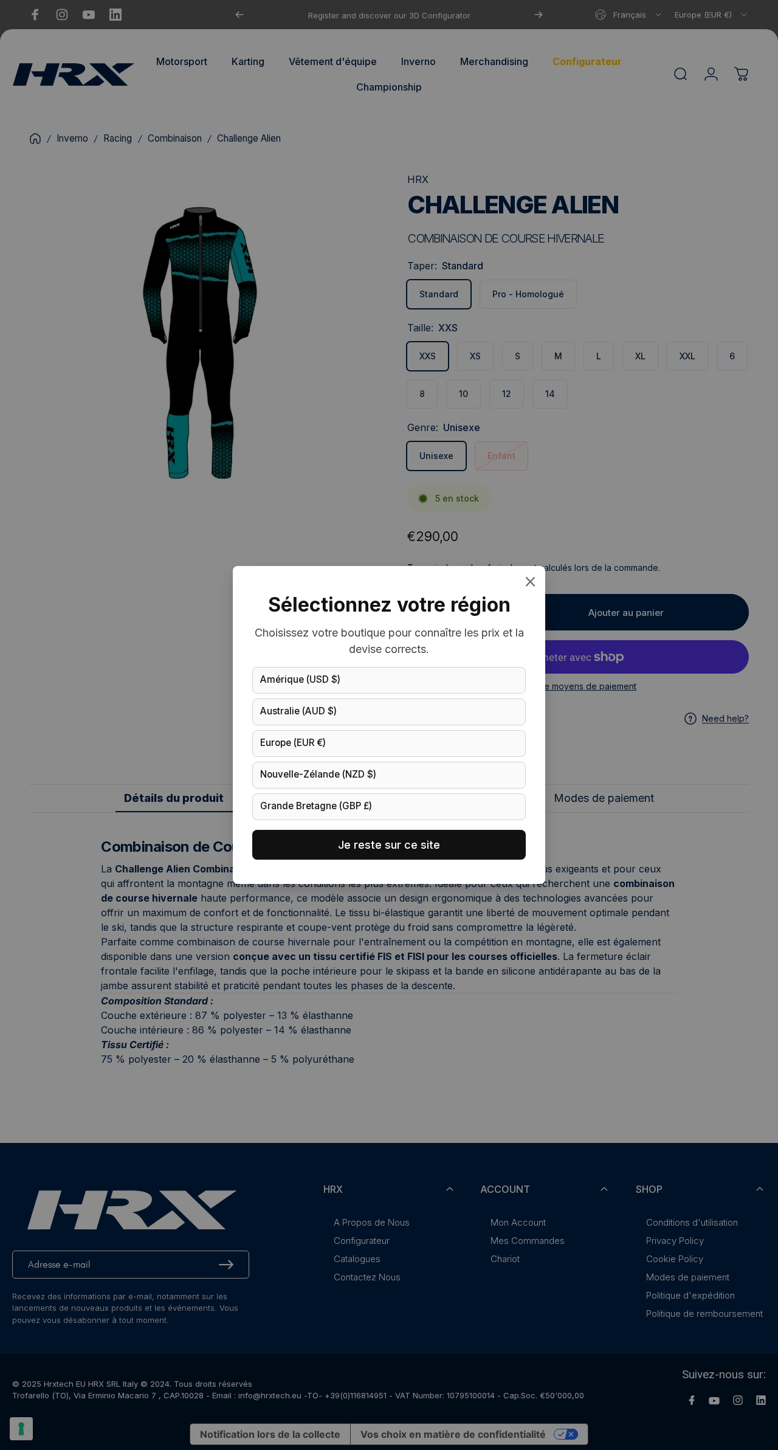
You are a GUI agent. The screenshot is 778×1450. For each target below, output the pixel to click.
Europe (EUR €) (293, 742)
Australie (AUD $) (298, 711)
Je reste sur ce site (389, 844)
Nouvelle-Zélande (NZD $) (318, 774)
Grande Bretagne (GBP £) (316, 806)
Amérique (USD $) (300, 679)
